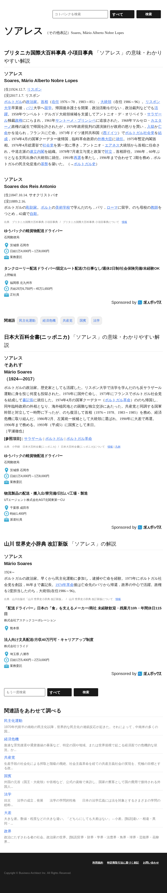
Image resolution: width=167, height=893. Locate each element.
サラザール (33, 439)
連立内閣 (37, 152)
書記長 (27, 400)
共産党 (68, 320)
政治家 (31, 102)
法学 (96, 320)
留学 (48, 108)
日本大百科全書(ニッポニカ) (36, 337)
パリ (29, 108)
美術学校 (62, 207)
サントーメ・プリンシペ (75, 120)
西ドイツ (110, 133)
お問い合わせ (151, 862)
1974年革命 (64, 585)
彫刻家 (31, 207)
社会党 (48, 145)
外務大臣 (105, 139)
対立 (108, 152)
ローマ (112, 207)
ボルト (46, 207)
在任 (55, 102)
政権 (18, 120)
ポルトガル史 (85, 164)
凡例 (117, 446)
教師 (154, 207)
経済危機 (49, 320)
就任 (119, 139)
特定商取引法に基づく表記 (123, 862)
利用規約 (97, 862)
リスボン (34, 89)
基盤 (44, 164)
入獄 (150, 127)
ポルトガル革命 (118, 400)
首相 (44, 102)
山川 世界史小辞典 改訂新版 (36, 544)
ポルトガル (13, 102)
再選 (77, 158)
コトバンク (24, 14)
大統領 (105, 102)
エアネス (112, 145)
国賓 (83, 320)
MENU (8, 4)
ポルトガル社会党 (139, 133)
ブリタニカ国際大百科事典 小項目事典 (48, 52)
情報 (124, 222)
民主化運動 (27, 320)
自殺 (33, 214)
